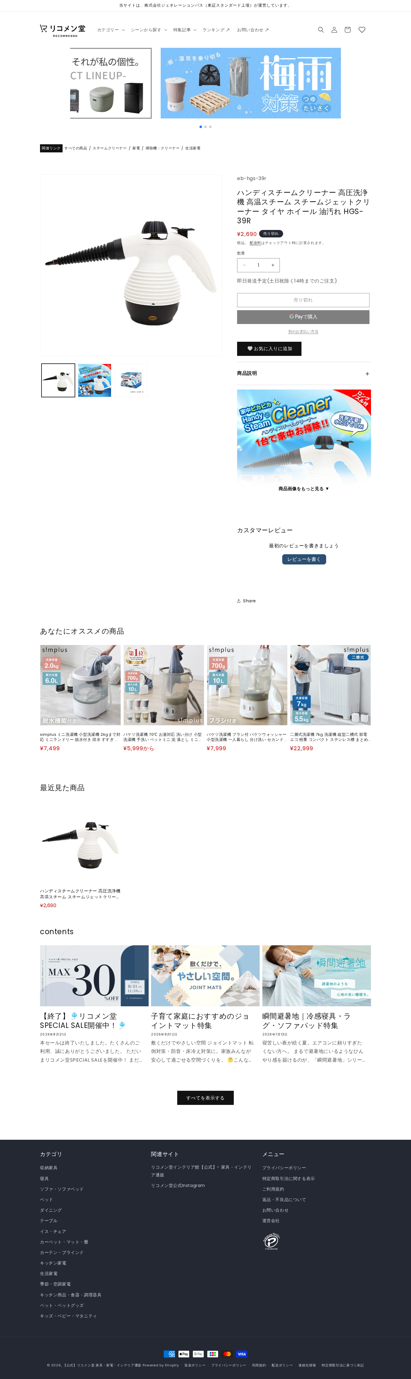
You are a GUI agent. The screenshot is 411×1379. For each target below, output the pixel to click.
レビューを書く (304, 559)
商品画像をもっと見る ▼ (304, 488)
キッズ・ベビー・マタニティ (68, 1316)
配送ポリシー (282, 1364)
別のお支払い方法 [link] (303, 331)
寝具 (44, 1179)
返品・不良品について (284, 1200)
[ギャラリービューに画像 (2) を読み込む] (94, 380)
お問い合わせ (275, 1210)
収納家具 (48, 1168)
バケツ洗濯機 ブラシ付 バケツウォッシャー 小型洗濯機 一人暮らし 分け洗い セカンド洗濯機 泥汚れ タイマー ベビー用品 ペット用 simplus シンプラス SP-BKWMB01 (247, 737)
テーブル (48, 1221)
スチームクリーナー (110, 148)
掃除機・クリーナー (163, 148)
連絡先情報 (307, 1364)
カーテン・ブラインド (62, 1252)
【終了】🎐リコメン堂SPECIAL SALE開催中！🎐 (83, 1021)
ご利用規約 (273, 1189)
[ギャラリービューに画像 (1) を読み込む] (58, 380)
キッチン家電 (53, 1263)
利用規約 (259, 1364)
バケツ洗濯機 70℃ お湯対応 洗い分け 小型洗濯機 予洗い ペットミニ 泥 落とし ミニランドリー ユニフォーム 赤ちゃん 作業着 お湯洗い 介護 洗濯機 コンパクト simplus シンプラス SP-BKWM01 (162, 737)
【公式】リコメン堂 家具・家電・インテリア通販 (102, 1365)
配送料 (255, 242)
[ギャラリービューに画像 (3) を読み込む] (131, 380)
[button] (110, 29)
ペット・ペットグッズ (62, 1305)
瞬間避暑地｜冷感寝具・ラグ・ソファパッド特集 (306, 1021)
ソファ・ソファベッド (62, 1189)
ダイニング (51, 1210)
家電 (136, 148)
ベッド (46, 1200)
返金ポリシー (195, 1364)
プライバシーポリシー (284, 1168)
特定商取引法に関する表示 (288, 1179)
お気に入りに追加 (273, 348)
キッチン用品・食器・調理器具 (70, 1295)
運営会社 (271, 1221)
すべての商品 (75, 148)
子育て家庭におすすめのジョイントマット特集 (200, 1021)
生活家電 (192, 148)
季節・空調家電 (55, 1284)
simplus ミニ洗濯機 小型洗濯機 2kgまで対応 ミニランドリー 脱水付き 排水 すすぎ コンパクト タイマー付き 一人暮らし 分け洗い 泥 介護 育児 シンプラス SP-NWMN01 (80, 737)
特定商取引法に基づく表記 (343, 1364)
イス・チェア (53, 1231)
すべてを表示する (205, 1098)
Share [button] (249, 601)
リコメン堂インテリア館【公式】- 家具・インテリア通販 (201, 1171)
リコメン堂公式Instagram (178, 1185)
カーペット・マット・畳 (64, 1242)
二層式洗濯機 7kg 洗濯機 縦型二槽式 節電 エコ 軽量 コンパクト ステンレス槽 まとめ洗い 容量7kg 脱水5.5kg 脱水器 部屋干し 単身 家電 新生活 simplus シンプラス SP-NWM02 (329, 737)
